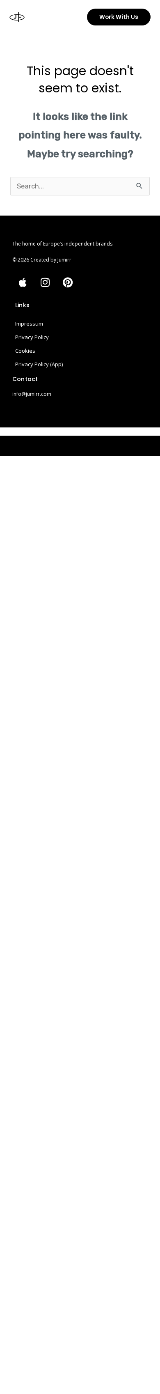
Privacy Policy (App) (39, 364)
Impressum (29, 323)
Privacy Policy (32, 337)
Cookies (25, 350)
